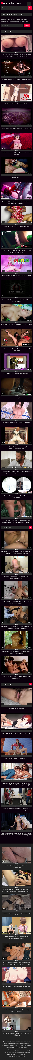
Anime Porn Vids (12, 2)
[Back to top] (28, 1055)
